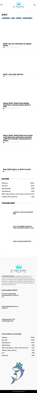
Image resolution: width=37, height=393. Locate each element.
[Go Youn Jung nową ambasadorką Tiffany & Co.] (28, 297)
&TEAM (12, 18)
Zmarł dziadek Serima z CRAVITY (10, 307)
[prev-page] (3, 251)
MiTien (7, 47)
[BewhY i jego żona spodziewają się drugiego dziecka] (18, 31)
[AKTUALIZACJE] (6, 18)
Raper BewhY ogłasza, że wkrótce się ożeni (17, 169)
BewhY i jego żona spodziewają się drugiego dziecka (17, 44)
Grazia (7, 108)
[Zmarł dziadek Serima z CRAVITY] (28, 310)
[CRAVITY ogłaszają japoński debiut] (7, 241)
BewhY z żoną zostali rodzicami (13, 74)
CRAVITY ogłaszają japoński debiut (22, 241)
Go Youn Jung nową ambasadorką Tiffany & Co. (10, 295)
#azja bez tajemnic (27, 18)
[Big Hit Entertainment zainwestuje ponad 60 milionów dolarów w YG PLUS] (7, 226)
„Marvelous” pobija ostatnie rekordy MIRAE (23, 212)
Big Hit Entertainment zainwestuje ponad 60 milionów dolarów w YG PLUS (23, 227)
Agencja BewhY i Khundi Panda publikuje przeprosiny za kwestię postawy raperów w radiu (17, 105)
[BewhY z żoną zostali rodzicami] (18, 62)
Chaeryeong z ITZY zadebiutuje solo (8, 320)
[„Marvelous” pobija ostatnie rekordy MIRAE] (7, 212)
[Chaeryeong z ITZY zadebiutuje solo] (28, 323)
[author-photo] (4, 47)
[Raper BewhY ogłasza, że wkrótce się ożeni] (18, 157)
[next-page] (5, 251)
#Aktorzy (19, 18)
